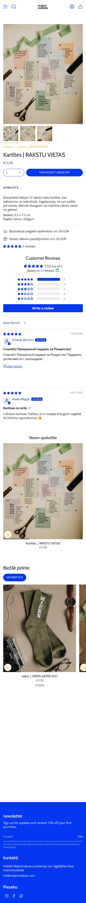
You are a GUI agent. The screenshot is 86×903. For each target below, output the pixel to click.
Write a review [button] (43, 308)
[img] (12, 334)
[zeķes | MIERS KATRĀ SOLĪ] (39, 628)
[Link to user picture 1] (12, 373)
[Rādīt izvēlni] (5, 7)
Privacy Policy (59, 844)
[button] (12, 246)
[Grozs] (80, 7)
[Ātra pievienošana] (7, 534)
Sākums (8, 146)
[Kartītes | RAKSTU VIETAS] (43, 491)
